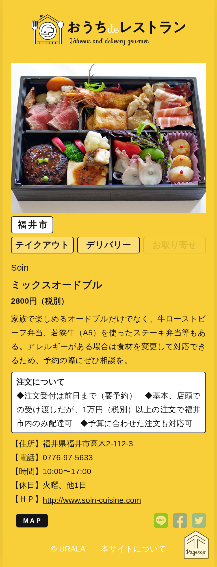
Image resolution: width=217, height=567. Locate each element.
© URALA (68, 548)
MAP (33, 520)
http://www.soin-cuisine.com (92, 500)
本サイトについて (133, 548)
